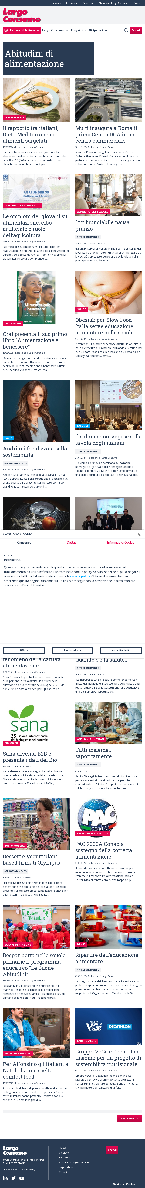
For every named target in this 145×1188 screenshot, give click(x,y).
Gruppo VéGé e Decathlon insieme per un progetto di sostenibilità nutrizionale (108, 1058)
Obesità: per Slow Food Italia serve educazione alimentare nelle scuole (104, 326)
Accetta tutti (121, 650)
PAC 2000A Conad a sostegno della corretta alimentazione (103, 850)
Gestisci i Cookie (124, 1184)
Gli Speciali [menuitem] (95, 30)
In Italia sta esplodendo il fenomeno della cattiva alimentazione (34, 659)
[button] (140, 534)
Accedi (135, 30)
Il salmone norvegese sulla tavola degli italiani (108, 439)
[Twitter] (13, 1178)
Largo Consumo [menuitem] (53, 30)
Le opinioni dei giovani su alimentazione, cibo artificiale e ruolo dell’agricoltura (35, 226)
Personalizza (72, 650)
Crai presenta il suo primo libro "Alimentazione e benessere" (35, 340)
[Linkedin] (5, 1178)
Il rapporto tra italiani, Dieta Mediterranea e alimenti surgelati (30, 134)
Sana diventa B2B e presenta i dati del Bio (30, 757)
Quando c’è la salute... (102, 659)
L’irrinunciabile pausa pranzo (102, 225)
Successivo (128, 1118)
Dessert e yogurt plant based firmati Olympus (31, 859)
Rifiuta (24, 650)
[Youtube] (21, 1178)
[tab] (24, 544)
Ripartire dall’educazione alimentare (106, 958)
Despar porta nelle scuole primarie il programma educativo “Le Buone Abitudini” (34, 965)
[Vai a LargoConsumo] (22, 15)
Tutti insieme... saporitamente (94, 753)
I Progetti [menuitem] (76, 30)
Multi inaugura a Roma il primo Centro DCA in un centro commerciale (106, 134)
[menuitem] (55, 3)
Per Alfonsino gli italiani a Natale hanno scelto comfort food (35, 1070)
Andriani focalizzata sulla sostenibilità (35, 451)
